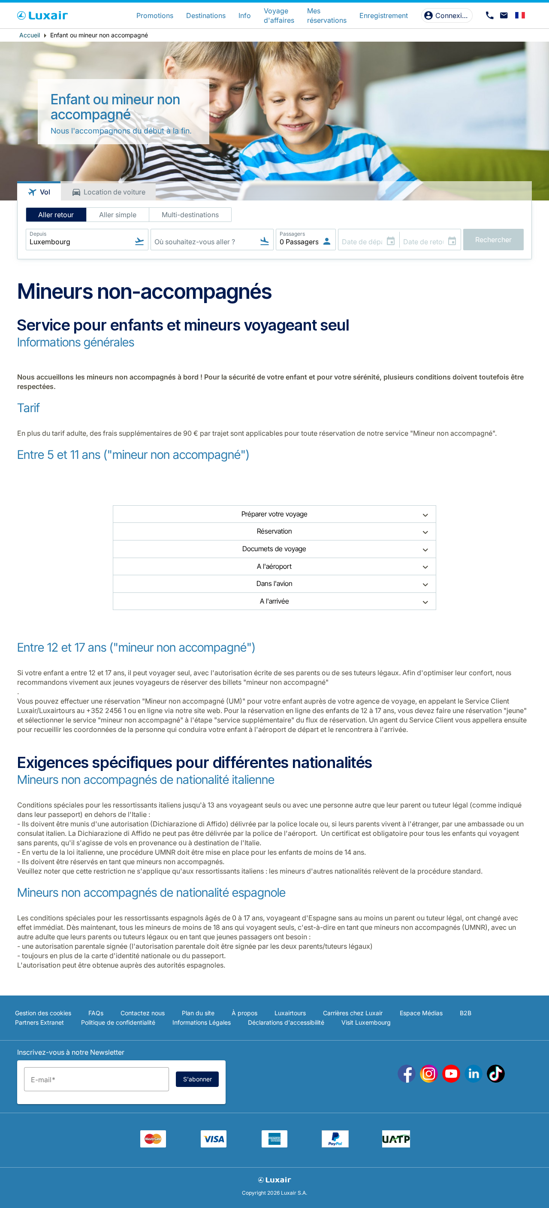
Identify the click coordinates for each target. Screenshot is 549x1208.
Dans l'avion (274, 583)
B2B (465, 1013)
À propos (244, 1013)
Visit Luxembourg (366, 1022)
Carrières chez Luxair (353, 1013)
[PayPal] (335, 1145)
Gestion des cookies (43, 1013)
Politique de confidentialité (118, 1022)
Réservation (274, 531)
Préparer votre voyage (274, 514)
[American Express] (274, 1145)
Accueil (29, 35)
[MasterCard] (153, 1145)
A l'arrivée (274, 601)
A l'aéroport (274, 566)
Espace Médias (421, 1013)
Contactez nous (143, 1013)
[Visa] (213, 1145)
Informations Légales (201, 1022)
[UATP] (396, 1145)
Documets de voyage (274, 548)
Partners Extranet (39, 1022)
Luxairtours (290, 1013)
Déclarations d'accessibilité (286, 1022)
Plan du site (198, 1013)
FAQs (95, 1013)
